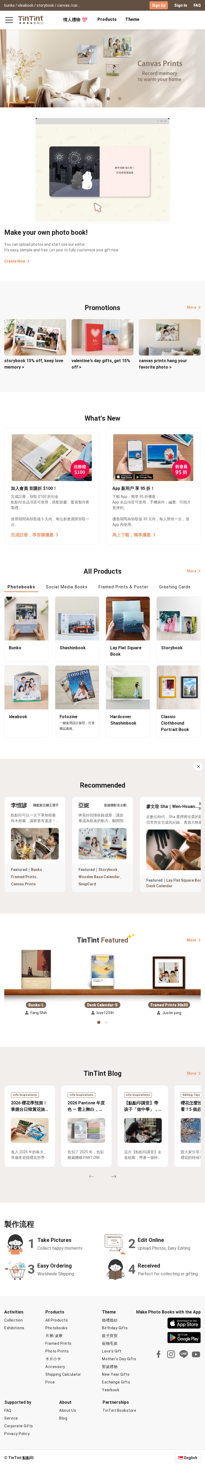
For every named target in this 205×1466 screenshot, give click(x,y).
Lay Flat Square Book (185, 880)
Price (50, 1382)
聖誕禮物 (109, 1367)
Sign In (180, 5)
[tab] (107, 20)
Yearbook (110, 1390)
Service (11, 1418)
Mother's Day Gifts (119, 1359)
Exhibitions (14, 1328)
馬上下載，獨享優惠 (131, 534)
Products (107, 19)
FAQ (197, 5)
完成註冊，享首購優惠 (32, 534)
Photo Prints (57, 1351)
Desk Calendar (159, 886)
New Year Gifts (115, 1374)
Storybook (107, 869)
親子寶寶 (109, 1336)
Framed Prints (23, 877)
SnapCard (87, 884)
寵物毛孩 (109, 1343)
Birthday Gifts (115, 1328)
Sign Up (158, 5)
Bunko (36, 869)
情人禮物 (71, 19)
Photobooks (56, 1328)
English (190, 1458)
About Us (67, 1410)
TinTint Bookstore (119, 1410)
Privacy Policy (17, 1434)
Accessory (55, 1367)
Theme (132, 19)
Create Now (14, 261)
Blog (63, 1418)
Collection (13, 1320)
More (191, 307)
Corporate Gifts (18, 1426)
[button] (36, 969)
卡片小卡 (53, 1359)
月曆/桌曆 (54, 1336)
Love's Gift (111, 1351)
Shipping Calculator (63, 1374)
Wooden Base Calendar (99, 877)
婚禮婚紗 (109, 1320)
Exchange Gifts (116, 1382)
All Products (56, 1320)
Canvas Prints (23, 884)
